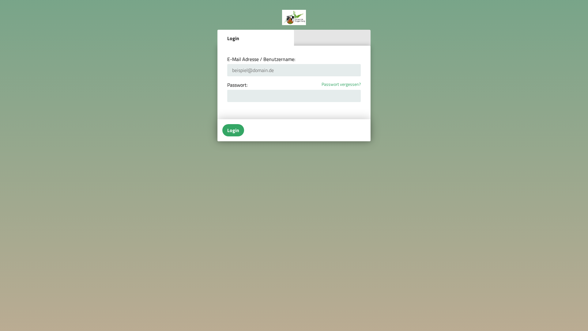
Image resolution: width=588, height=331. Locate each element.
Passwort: (237, 85)
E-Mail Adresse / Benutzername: (261, 59)
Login (233, 38)
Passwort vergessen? (341, 84)
